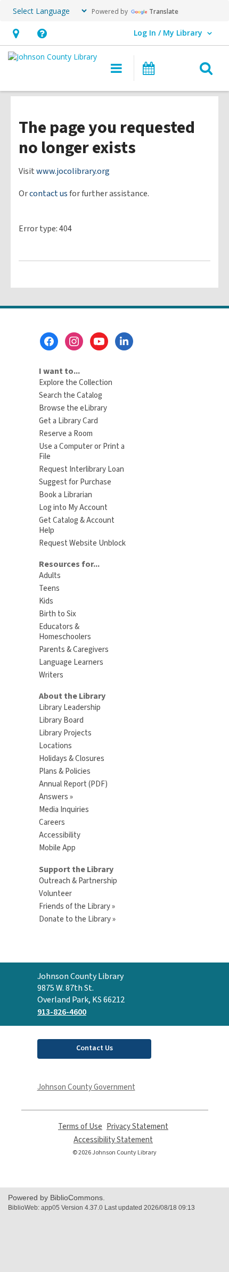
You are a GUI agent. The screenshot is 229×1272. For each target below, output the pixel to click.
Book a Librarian (65, 494)
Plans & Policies (65, 771)
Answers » (56, 796)
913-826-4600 (61, 1012)
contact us (48, 193)
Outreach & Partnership (78, 880)
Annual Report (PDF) (73, 784)
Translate (163, 11)
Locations (55, 745)
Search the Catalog (70, 395)
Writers (51, 675)
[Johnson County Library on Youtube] (99, 341)
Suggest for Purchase (75, 482)
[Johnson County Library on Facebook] (49, 341)
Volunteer (55, 893)
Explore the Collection (75, 382)
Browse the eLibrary (73, 408)
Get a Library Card (68, 420)
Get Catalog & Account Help (76, 525)
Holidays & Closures (71, 758)
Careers (52, 822)
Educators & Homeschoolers (65, 631)
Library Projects (65, 733)
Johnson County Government (86, 1087)
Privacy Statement (137, 1127)
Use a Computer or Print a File (82, 451)
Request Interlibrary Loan (81, 469)
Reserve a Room (66, 433)
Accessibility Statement (113, 1140)
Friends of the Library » (77, 906)
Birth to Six (57, 614)
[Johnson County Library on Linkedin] (124, 341)
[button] (15, 33)
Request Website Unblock (82, 543)
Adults (50, 575)
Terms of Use (80, 1127)
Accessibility (59, 835)
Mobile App (57, 847)
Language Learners (71, 662)
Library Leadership (70, 707)
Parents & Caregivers (74, 649)
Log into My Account (73, 507)
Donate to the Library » (77, 919)
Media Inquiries (64, 809)
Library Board (61, 720)
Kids (46, 601)
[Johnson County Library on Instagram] (74, 341)
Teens (49, 588)
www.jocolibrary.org (73, 171)
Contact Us (94, 1048)
